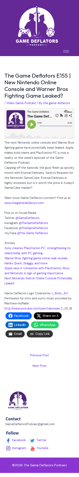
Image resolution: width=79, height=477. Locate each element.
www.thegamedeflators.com (24, 203)
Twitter (41, 440)
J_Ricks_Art (59, 293)
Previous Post (39, 355)
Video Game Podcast (21, 103)
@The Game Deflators (32, 233)
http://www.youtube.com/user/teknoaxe (32, 309)
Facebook (18, 440)
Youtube (42, 448)
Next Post (40, 366)
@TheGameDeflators (33, 223)
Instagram (18, 448)
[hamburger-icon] (66, 51)
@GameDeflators (27, 218)
